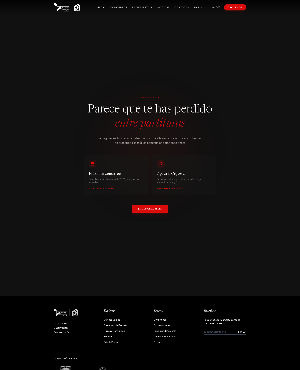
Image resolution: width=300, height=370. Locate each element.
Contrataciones (162, 325)
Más (196, 7)
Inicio (101, 7)
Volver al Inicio (152, 209)
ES (213, 7)
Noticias (164, 7)
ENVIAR (242, 332)
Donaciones (160, 319)
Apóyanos (235, 7)
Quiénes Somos (112, 319)
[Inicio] (61, 7)
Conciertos (118, 7)
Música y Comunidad (114, 330)
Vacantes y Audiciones (165, 336)
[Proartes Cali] (77, 7)
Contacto (182, 7)
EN (218, 7)
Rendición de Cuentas (165, 330)
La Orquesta (140, 7)
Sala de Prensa (111, 342)
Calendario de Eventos (115, 325)
